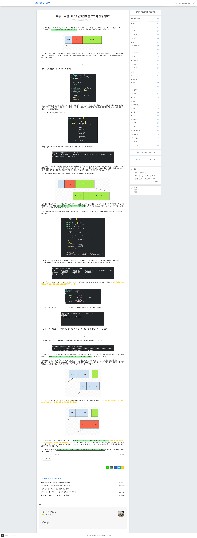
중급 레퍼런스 (146, 130)
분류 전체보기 (146, 18)
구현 (146, 116)
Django (137, 178)
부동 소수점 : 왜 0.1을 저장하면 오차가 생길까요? (83, 16)
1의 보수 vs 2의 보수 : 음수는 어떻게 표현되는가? (55, 486)
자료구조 (146, 64)
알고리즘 (146, 68)
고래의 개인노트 (97, 535)
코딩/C (73, 20)
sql (154, 173)
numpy (146, 138)
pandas (146, 134)
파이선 (146, 34)
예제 (146, 123)
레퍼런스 (146, 119)
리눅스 (146, 86)
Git (149, 178)
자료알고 (146, 61)
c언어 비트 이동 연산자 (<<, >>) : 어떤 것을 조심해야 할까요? (58, 492)
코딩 (43, 478)
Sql (146, 38)
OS (146, 83)
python (149, 173)
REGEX (146, 79)
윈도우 (146, 90)
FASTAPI (146, 53)
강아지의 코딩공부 (42, 3)
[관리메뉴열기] (193, 3)
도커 (146, 98)
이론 (146, 93)
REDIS (146, 108)
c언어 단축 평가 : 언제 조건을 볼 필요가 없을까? (55, 489)
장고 (146, 49)
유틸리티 (146, 145)
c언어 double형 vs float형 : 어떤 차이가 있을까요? (56, 482)
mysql (142, 176)
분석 (146, 126)
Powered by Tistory (10, 535)
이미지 (146, 141)
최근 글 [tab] (138, 159)
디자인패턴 (146, 105)
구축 (146, 101)
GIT (146, 75)
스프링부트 (146, 46)
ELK (146, 72)
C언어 (153, 176)
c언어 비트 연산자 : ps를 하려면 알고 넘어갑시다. (55, 495)
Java (146, 31)
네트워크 (146, 112)
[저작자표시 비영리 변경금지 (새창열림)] (121, 454)
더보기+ (157, 182)
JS (146, 56)
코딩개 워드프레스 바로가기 (145, 12)
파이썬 (137, 176)
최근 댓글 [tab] (152, 159)
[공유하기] (49, 458)
